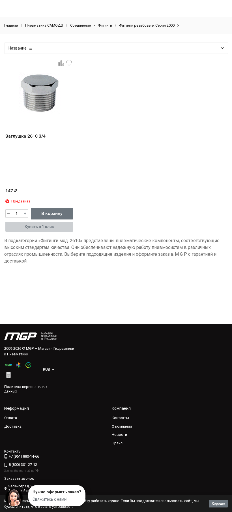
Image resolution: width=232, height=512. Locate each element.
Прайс (117, 443)
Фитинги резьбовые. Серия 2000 (147, 25)
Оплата (10, 418)
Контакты (120, 418)
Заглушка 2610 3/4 (25, 136)
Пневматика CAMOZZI (44, 25)
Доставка (13, 426)
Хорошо (218, 503)
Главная (11, 25)
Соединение (80, 25)
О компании (122, 426)
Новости (119, 434)
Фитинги (105, 25)
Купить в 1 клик (39, 226)
